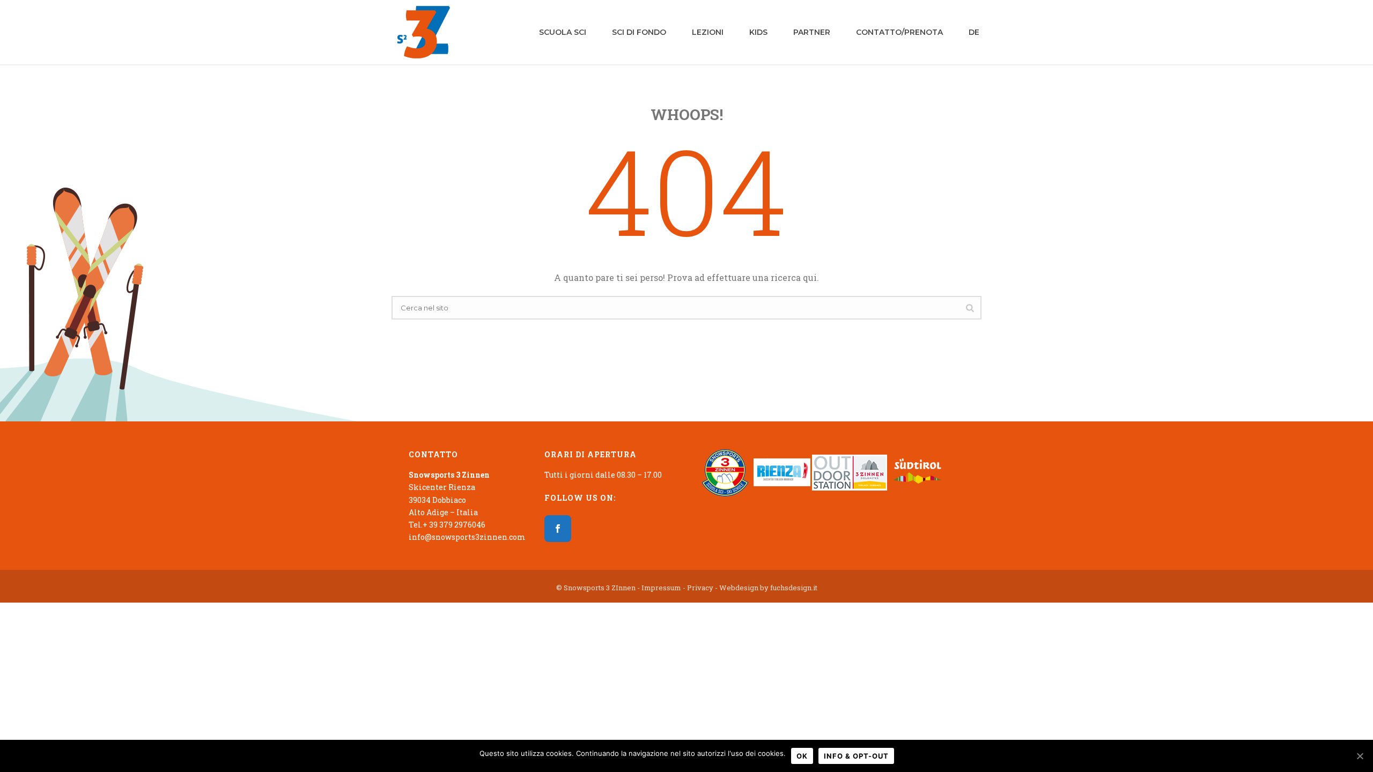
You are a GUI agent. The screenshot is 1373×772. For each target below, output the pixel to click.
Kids (758, 32)
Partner (811, 32)
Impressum (661, 587)
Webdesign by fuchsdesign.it (768, 587)
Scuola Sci (562, 32)
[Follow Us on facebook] (557, 528)
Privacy (700, 587)
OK (802, 756)
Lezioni (708, 32)
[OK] (1359, 756)
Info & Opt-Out (856, 756)
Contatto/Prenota (899, 32)
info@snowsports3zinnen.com (467, 537)
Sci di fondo (639, 32)
